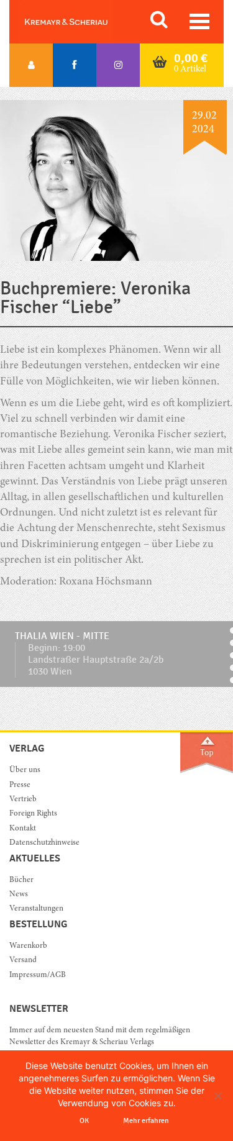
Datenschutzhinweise (44, 843)
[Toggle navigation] (199, 21)
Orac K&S (81, 21)
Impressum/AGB (37, 975)
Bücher (21, 880)
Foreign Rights (33, 814)
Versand (23, 961)
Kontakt (22, 829)
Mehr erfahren (146, 1120)
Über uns (24, 770)
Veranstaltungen (36, 909)
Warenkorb (28, 946)
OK (84, 1120)
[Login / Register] (31, 65)
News (18, 895)
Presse (19, 785)
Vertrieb (23, 800)
